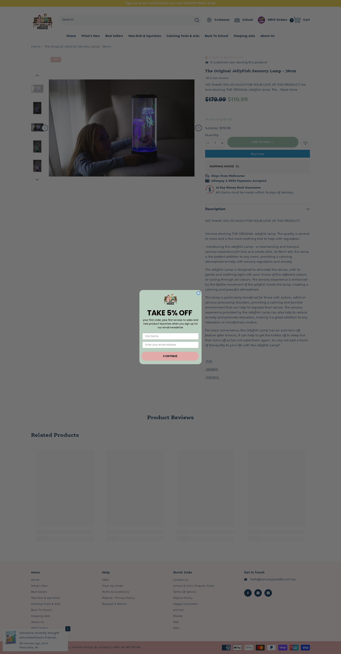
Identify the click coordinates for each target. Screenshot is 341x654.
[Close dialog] (198, 293)
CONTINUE (170, 356)
